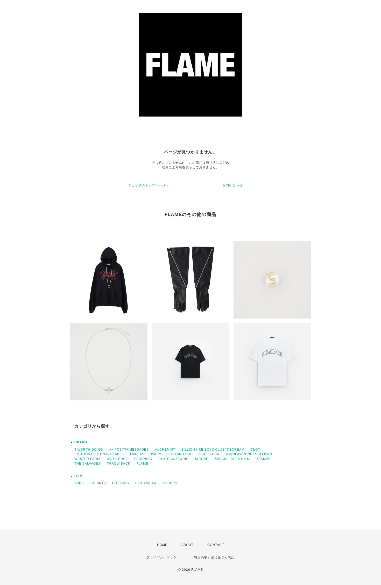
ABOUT (187, 545)
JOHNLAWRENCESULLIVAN (248, 454)
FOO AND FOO (181, 454)
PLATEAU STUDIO (174, 459)
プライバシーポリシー (163, 557)
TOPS (79, 483)
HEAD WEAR (146, 483)
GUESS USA (209, 454)
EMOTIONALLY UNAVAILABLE (99, 454)
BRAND (80, 442)
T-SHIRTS (98, 483)
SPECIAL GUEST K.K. (232, 459)
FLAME (142, 463)
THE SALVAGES (87, 463)
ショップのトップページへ (148, 185)
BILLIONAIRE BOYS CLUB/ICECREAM (212, 449)
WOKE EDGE (117, 459)
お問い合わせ (232, 185)
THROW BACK (118, 463)
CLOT (255, 449)
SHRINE (201, 459)
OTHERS (170, 483)
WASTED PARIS (87, 459)
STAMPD (264, 459)
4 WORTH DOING (88, 449)
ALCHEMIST (165, 449)
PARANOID (143, 459)
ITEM (78, 476)
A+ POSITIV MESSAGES (129, 449)
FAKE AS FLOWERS (146, 454)
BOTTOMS (120, 483)
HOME (162, 545)
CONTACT (215, 545)
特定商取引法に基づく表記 (214, 557)
